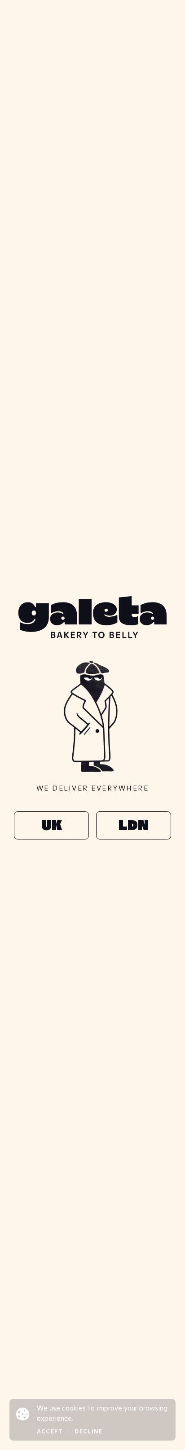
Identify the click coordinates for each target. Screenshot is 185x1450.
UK (51, 825)
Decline (88, 1431)
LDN (133, 825)
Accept (50, 1431)
